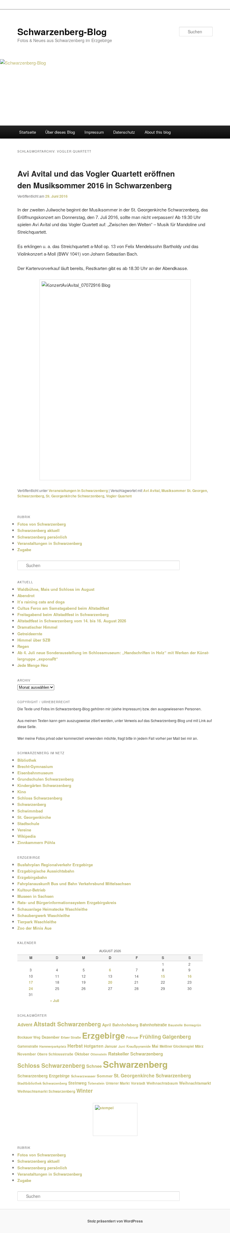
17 (31, 982)
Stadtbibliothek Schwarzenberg (42, 1083)
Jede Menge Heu (32, 665)
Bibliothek (26, 760)
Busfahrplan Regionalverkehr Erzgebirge (55, 864)
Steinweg (77, 1083)
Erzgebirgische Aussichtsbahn (45, 871)
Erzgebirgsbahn (32, 877)
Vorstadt (138, 1083)
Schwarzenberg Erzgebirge (43, 1076)
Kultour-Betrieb (31, 890)
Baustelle (175, 1025)
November (26, 1054)
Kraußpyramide (138, 1046)
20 (110, 982)
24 (31, 988)
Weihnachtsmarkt (195, 1083)
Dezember (51, 1037)
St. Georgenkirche (34, 817)
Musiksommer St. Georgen (184, 490)
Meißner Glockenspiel (177, 1046)
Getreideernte (29, 633)
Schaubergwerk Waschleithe (43, 915)
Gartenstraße (27, 1046)
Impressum (94, 132)
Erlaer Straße (71, 1037)
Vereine (24, 830)
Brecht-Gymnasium (35, 766)
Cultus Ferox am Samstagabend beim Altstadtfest (63, 608)
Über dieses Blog (60, 132)
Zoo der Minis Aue (34, 928)
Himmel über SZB (33, 640)
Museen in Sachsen (35, 896)
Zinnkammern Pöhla (36, 842)
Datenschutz (124, 132)
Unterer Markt (118, 1083)
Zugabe (24, 549)
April (106, 1025)
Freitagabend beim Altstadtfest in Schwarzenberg (63, 614)
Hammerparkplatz (52, 1046)
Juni (121, 1046)
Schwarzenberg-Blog (62, 31)
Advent (24, 1024)
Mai (155, 1046)
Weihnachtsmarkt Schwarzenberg (46, 1091)
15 (163, 976)
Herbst (75, 1045)
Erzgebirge (103, 1035)
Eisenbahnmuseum (35, 773)
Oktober (82, 1054)
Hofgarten (93, 1046)
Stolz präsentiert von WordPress (115, 1221)
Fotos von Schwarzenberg (41, 524)
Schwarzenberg (30, 496)
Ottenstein (98, 1054)
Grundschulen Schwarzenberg (45, 779)
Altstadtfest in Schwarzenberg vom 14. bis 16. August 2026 (71, 621)
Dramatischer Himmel (37, 627)
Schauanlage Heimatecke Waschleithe (52, 909)
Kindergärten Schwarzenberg (44, 785)
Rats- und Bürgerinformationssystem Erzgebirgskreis (66, 902)
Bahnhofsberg (125, 1025)
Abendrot (25, 595)
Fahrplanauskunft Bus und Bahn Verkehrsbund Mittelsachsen (74, 883)
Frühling (150, 1036)
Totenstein (96, 1083)
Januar (111, 1046)
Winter (84, 1090)
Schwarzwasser (83, 1075)
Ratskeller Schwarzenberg (135, 1053)
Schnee (94, 1066)
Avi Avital (151, 490)
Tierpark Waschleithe (36, 922)
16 (189, 976)
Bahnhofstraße (153, 1025)
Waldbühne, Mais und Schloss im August (55, 589)
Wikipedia (26, 836)
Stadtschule (28, 823)
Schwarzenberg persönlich (42, 537)
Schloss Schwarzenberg (39, 798)
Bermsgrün (192, 1025)
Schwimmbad (30, 811)
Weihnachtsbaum (162, 1083)
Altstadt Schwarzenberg (67, 1024)
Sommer (105, 1076)
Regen (23, 646)
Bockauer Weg (28, 1037)
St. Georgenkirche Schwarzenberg (75, 496)
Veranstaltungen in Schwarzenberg (78, 490)
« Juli (54, 1000)
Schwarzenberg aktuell (38, 530)
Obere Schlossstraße (55, 1054)
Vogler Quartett (119, 496)
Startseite (27, 132)
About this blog (158, 132)
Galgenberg (176, 1036)
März (199, 1046)
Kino (21, 791)
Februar (132, 1037)
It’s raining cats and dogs (41, 602)
